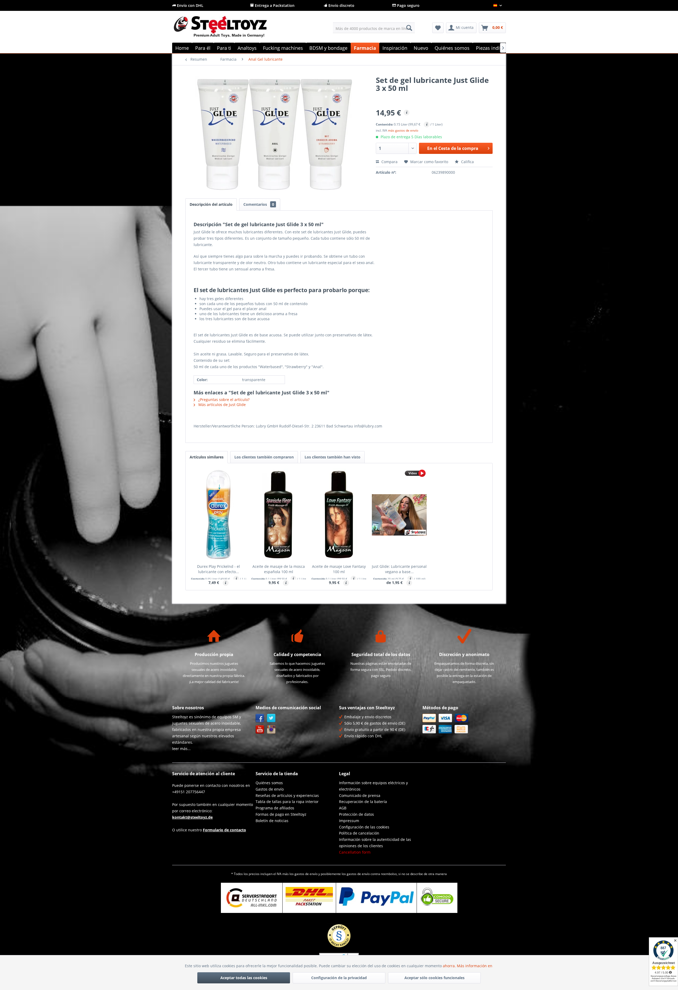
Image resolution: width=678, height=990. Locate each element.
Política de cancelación (359, 833)
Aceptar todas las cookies (243, 977)
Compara (389, 161)
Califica (467, 161)
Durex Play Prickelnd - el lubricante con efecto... (218, 569)
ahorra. (450, 965)
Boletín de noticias (272, 820)
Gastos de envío (270, 789)
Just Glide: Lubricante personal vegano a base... (399, 569)
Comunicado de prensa (359, 795)
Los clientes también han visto (332, 457)
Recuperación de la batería (363, 801)
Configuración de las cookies (364, 827)
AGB (342, 807)
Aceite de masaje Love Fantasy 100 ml (339, 569)
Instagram (271, 729)
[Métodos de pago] (462, 723)
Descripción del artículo (211, 204)
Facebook (260, 718)
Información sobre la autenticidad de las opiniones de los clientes (375, 842)
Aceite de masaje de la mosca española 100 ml (278, 569)
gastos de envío (306, 874)
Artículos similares (207, 457)
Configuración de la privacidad (339, 977)
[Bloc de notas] (438, 28)
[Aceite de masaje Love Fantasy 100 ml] (339, 515)
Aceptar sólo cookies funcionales (434, 977)
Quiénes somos (269, 782)
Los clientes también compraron (264, 457)
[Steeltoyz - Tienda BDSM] (229, 29)
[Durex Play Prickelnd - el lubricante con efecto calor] (218, 515)
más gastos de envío (403, 130)
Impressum (349, 820)
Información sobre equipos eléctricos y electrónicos (373, 786)
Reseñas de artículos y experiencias (287, 795)
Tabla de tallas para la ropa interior (287, 801)
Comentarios (258, 204)
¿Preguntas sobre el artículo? (223, 399)
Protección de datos (356, 814)
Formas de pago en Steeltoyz (281, 814)
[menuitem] (374, 28)
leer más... (181, 748)
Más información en (475, 965)
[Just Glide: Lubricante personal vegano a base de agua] (399, 515)
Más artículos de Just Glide (221, 404)
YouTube (260, 729)
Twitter (271, 718)
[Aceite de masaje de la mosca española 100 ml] (278, 515)
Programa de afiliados (275, 807)
